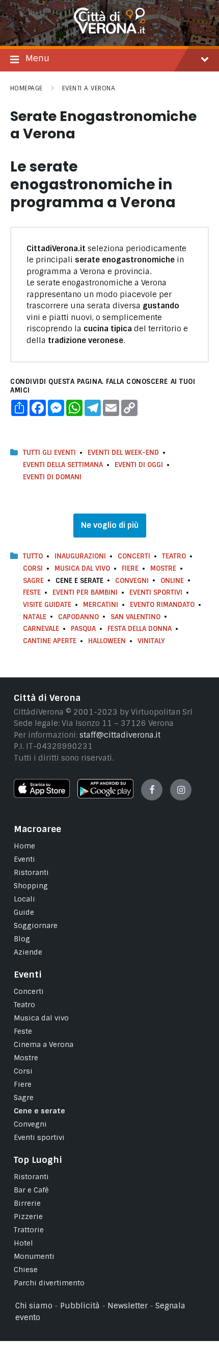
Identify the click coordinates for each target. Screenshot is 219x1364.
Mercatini (100, 604)
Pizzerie (28, 1216)
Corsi (33, 568)
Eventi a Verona (88, 88)
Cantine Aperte (49, 641)
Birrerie (27, 1203)
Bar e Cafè (31, 1190)
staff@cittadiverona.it (119, 735)
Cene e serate (39, 1110)
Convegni (132, 580)
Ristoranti (31, 872)
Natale (34, 617)
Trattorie (29, 1229)
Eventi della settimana (63, 464)
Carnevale (41, 628)
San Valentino (135, 617)
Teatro (174, 556)
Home (24, 845)
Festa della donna (139, 628)
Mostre (163, 568)
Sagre (33, 580)
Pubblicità (80, 1306)
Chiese (26, 1269)
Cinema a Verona (43, 1044)
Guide (24, 912)
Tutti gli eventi (49, 452)
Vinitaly (151, 641)
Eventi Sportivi (155, 592)
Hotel (23, 1243)
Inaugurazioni (80, 556)
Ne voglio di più (110, 525)
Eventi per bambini (85, 592)
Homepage (26, 88)
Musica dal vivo (82, 568)
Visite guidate (47, 604)
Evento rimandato (162, 604)
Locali (24, 899)
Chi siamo (33, 1306)
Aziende (28, 952)
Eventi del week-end (123, 452)
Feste (32, 592)
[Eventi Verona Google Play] (105, 796)
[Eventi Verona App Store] (42, 795)
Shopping (31, 885)
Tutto (33, 556)
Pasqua (83, 628)
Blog (22, 938)
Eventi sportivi (39, 1137)
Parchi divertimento (49, 1282)
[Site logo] (109, 31)
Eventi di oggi (139, 464)
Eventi (24, 859)
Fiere (130, 568)
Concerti (134, 556)
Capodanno (78, 617)
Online (172, 580)
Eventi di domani (52, 477)
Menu (37, 58)
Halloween (107, 641)
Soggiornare (36, 925)
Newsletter (127, 1306)
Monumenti (34, 1256)
